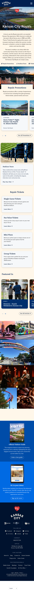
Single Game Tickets (12, 199)
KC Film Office (21, 568)
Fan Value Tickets (11, 218)
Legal (12, 573)
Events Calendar (26, 555)
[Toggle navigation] (31, 3)
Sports (5, 301)
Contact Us (17, 555)
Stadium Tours (22, 63)
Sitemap (16, 573)
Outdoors (6, 117)
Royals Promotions (8, 63)
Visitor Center (21, 558)
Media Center (6, 565)
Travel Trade (27, 565)
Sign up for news (17, 498)
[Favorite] (26, 102)
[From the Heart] (17, 508)
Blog (11, 555)
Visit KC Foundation (11, 568)
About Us (6, 555)
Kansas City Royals (8, 128)
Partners (20, 565)
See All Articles (24, 313)
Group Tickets (9, 254)
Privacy (21, 573)
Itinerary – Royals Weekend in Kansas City (12, 305)
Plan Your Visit (7, 182)
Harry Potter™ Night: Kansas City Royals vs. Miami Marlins (11, 122)
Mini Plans (8, 235)
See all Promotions (23, 135)
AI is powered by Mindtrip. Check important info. (16, 574)
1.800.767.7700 (17, 540)
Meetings (14, 565)
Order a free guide (17, 457)
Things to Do (12, 558)
